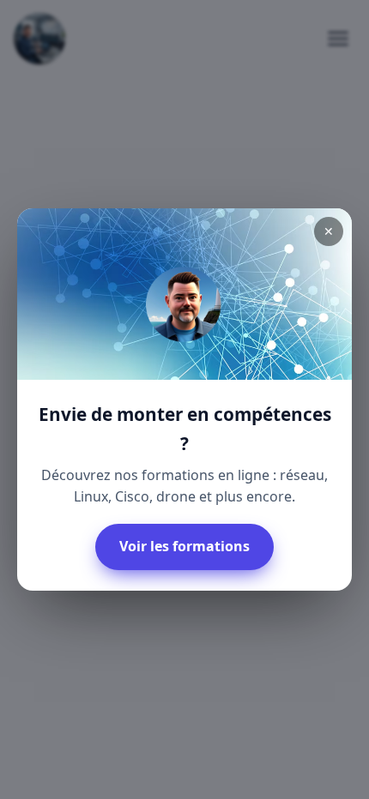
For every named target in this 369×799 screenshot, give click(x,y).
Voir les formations (184, 546)
